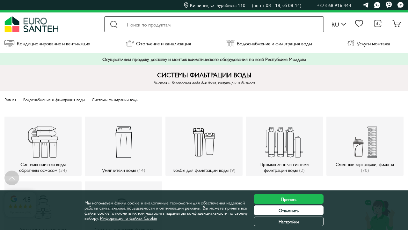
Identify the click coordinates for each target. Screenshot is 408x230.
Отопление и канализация (163, 43)
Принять (288, 199)
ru (335, 24)
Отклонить (289, 210)
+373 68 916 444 (334, 5)
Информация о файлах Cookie (128, 218)
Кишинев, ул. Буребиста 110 (246, 5)
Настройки (289, 221)
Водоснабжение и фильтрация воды (274, 43)
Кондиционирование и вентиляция (53, 43)
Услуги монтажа (373, 43)
